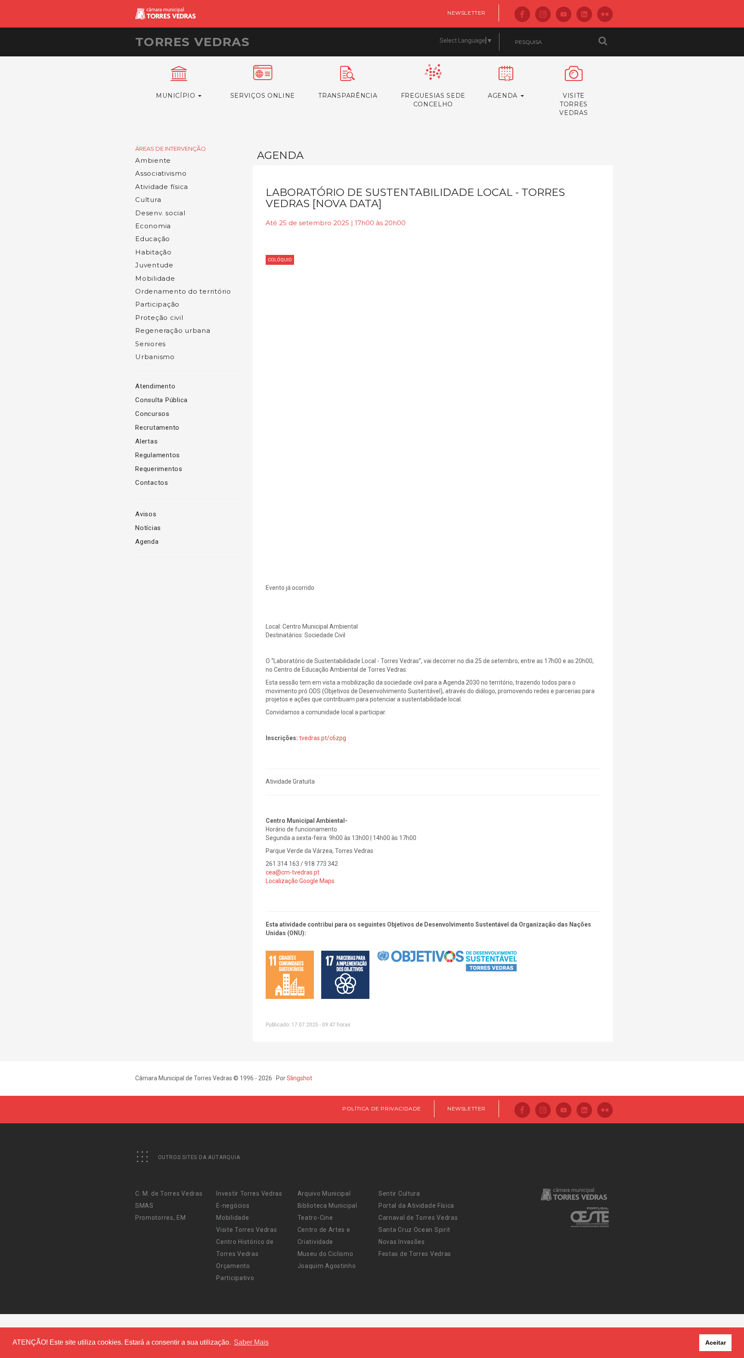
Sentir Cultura (399, 1193)
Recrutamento (157, 427)
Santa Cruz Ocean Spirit (414, 1229)
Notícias (148, 528)
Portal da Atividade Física (416, 1205)
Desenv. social (160, 213)
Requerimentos (159, 469)
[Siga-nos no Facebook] (522, 14)
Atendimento (155, 386)
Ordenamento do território (183, 291)
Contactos (151, 483)
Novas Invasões (401, 1241)
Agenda (147, 542)
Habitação (153, 252)
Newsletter (466, 12)
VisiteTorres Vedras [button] (573, 104)
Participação (157, 304)
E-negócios (232, 1205)
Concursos (152, 414)
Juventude (154, 265)
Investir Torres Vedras (249, 1193)
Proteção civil (159, 317)
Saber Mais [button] (251, 1342)
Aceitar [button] (715, 1342)
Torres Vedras (192, 41)
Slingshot (299, 1078)
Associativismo (161, 173)
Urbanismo (155, 357)
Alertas (146, 441)
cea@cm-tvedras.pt (292, 872)
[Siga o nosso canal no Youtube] (563, 14)
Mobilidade (155, 278)
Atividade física (161, 187)
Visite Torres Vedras (246, 1229)
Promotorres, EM (160, 1217)
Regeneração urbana (173, 330)
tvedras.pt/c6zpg (322, 738)
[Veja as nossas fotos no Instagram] (543, 14)
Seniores (150, 344)
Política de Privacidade (381, 1108)
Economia (153, 226)
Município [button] (176, 95)
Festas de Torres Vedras (414, 1253)
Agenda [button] (504, 95)
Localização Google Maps (300, 880)
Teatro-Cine (315, 1217)
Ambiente (153, 160)
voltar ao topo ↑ (704, 1332)
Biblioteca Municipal (327, 1205)
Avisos (146, 514)
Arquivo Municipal (324, 1193)
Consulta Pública (161, 400)
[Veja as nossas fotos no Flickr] (605, 14)
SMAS (144, 1205)
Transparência (347, 95)
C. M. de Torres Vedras (168, 1193)
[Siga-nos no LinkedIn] (584, 14)
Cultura (148, 199)
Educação (152, 239)
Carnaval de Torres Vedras (418, 1217)
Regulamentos (157, 455)
